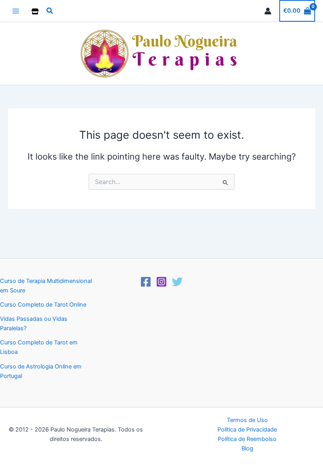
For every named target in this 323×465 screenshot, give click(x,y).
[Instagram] (161, 281)
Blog (247, 448)
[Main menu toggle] (16, 11)
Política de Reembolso (247, 439)
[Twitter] (177, 281)
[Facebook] (145, 281)
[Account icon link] (267, 11)
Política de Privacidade (247, 429)
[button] (50, 11)
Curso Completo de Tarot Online (43, 304)
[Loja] (35, 11)
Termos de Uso (247, 420)
